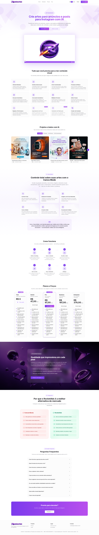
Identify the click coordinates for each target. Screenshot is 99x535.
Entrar (78, 1)
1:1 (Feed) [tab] (45, 133)
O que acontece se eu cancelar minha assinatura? (40, 475)
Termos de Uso (53, 525)
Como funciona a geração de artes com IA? (39, 459)
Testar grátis (84, 1)
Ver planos (49, 511)
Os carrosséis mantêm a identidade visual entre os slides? (42, 483)
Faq (52, 1)
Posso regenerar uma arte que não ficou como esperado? (42, 479)
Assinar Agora (35, 304)
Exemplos (44, 1)
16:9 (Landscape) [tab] (57, 133)
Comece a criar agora (37, 377)
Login (32, 527)
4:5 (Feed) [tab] (40, 133)
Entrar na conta (55, 28)
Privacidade (52, 527)
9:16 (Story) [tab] (50, 133)
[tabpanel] (49, 149)
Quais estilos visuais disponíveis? (36, 491)
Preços (48, 1)
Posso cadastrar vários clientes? (36, 471)
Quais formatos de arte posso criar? (37, 463)
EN (74, 1)
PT (71, 1)
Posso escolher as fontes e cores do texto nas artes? (41, 487)
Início (39, 1)
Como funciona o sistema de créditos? (37, 467)
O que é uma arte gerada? (35, 495)
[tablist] (49, 133)
